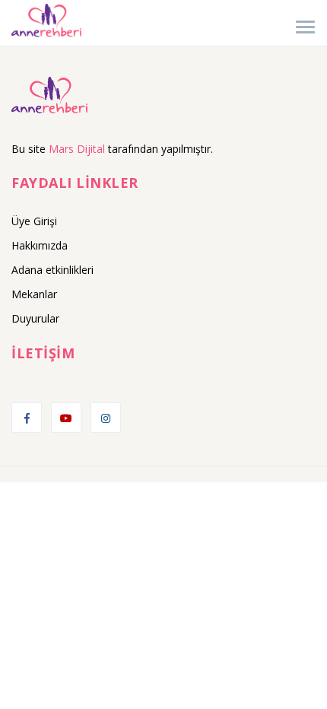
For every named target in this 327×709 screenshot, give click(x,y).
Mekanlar (34, 294)
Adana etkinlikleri (52, 269)
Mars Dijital (77, 148)
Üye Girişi (34, 221)
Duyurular (35, 318)
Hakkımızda (39, 245)
